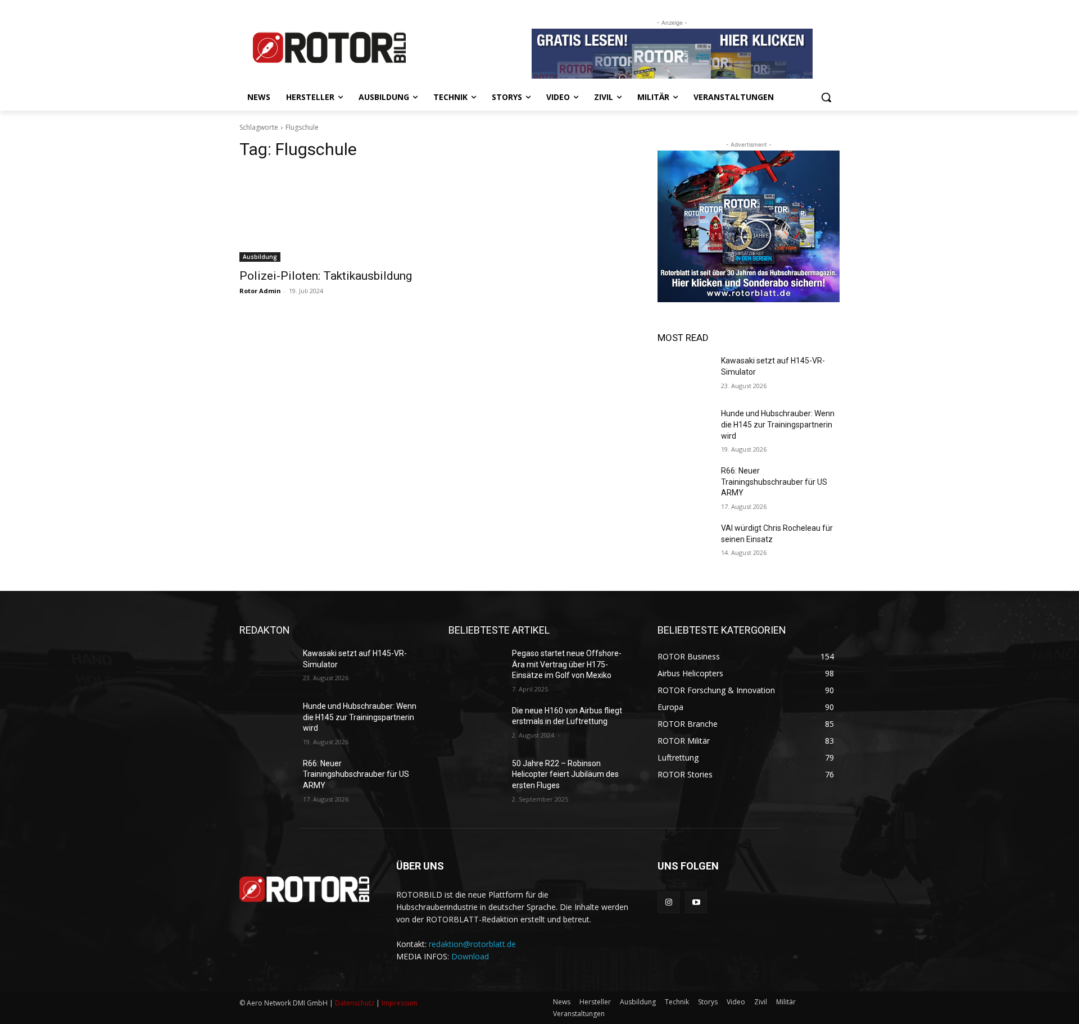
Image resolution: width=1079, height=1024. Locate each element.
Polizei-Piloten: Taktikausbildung (325, 276)
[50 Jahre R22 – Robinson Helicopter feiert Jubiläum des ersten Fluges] (475, 777)
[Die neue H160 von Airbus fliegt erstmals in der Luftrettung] (475, 725)
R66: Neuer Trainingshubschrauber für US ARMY (774, 481)
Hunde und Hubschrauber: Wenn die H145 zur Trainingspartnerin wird (778, 424)
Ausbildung (260, 257)
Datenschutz (354, 1003)
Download (470, 956)
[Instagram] (668, 902)
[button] (826, 97)
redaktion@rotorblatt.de (472, 944)
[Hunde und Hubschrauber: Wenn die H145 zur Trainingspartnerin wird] (685, 427)
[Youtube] (696, 902)
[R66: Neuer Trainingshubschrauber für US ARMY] (685, 485)
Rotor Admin (260, 290)
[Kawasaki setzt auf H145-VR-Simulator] (685, 375)
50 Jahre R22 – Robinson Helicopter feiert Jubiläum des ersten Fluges (565, 774)
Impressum (400, 1003)
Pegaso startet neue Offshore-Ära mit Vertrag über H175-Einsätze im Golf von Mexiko (567, 664)
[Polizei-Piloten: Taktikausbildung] (330, 216)
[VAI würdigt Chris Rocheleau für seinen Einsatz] (685, 542)
